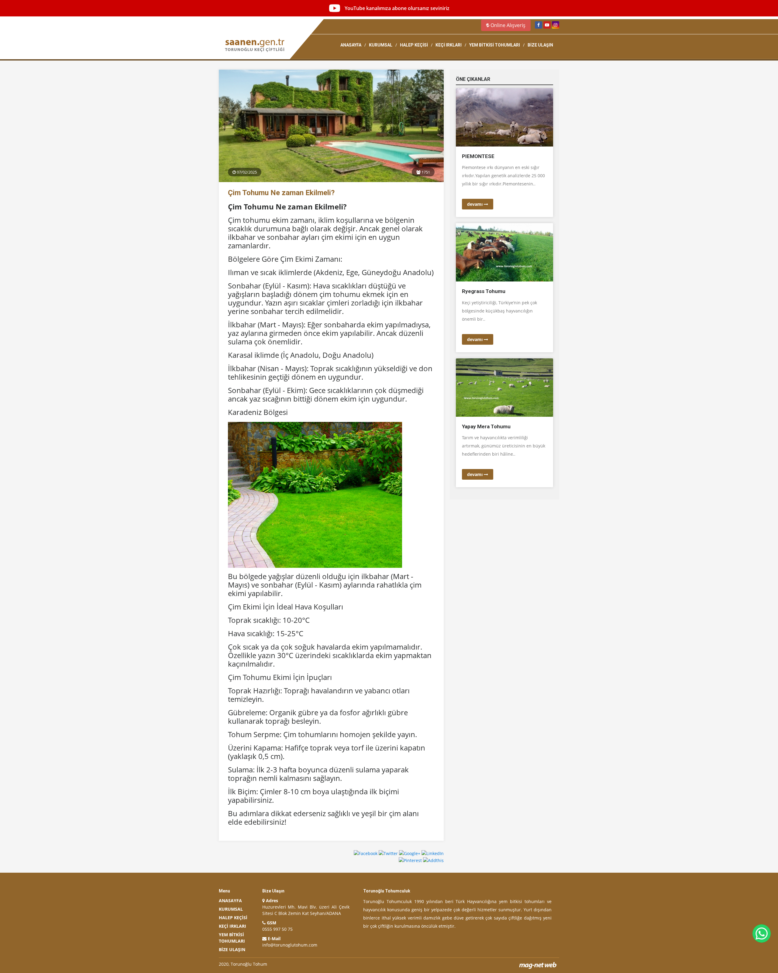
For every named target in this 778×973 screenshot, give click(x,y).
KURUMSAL (380, 45)
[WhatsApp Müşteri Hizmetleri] (761, 933)
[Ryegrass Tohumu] (504, 252)
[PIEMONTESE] (504, 117)
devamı (475, 204)
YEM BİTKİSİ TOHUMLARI (494, 45)
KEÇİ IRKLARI (448, 45)
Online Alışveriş (507, 25)
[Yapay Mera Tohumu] (504, 387)
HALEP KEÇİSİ (414, 45)
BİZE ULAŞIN (540, 45)
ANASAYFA (350, 45)
